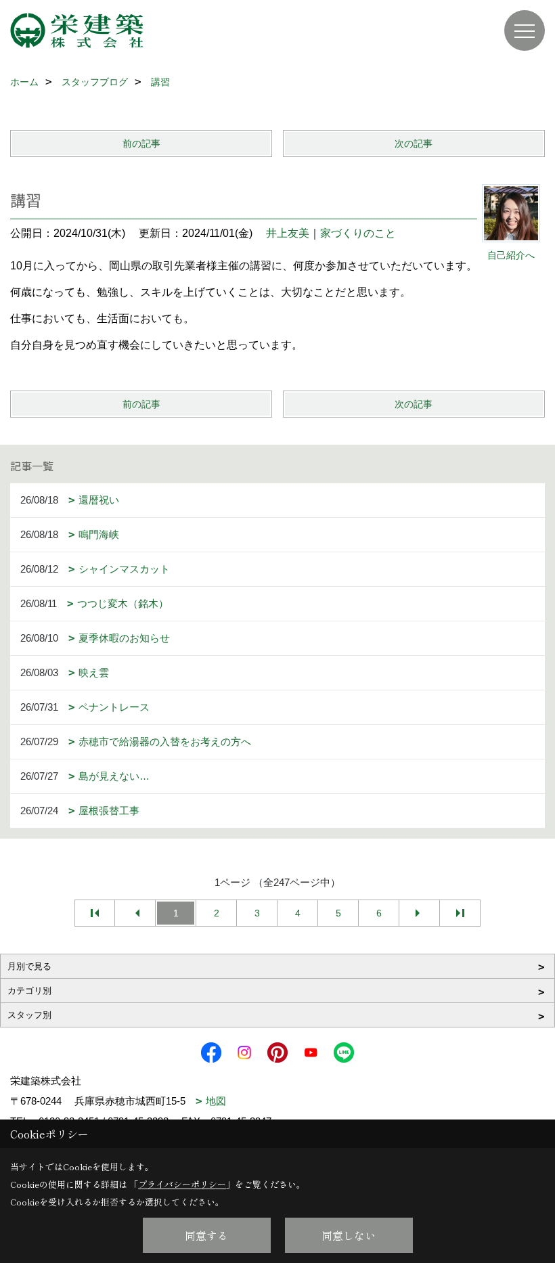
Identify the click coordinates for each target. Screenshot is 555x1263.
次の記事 (413, 143)
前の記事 (141, 143)
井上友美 (287, 233)
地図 (216, 1101)
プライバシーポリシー (182, 1184)
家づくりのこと (358, 233)
